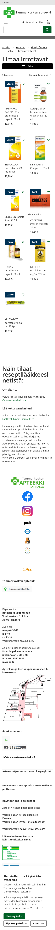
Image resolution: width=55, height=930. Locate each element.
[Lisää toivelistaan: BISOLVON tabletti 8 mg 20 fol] (23, 192)
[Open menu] (6, 22)
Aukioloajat (7, 2)
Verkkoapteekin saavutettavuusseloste (23, 828)
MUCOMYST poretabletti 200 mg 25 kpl (13, 323)
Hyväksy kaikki (14, 916)
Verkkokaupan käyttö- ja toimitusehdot (24, 821)
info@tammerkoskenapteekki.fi (19, 757)
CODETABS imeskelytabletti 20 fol (39, 224)
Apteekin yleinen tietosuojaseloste (21, 807)
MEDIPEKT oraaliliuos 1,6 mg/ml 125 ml (38, 270)
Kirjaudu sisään (34, 22)
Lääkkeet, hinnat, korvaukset (18, 419)
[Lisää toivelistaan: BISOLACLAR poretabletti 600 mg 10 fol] (23, 140)
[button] (27, 66)
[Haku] (47, 29)
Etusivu (6, 47)
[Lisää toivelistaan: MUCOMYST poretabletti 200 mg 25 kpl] (23, 294)
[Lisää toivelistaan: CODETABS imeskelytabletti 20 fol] (48, 192)
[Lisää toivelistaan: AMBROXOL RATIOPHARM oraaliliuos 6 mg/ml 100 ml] (23, 84)
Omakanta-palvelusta (14, 400)
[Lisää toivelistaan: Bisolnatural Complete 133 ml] (48, 140)
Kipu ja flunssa (39, 47)
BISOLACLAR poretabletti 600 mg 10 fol (13, 168)
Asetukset (38, 923)
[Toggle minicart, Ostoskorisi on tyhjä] (48, 22)
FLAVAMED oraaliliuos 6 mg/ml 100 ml (12, 270)
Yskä (10, 51)
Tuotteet (20, 47)
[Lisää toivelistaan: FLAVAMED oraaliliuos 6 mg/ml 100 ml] (23, 242)
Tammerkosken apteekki (33, 12)
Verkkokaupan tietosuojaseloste (20, 814)
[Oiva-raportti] (27, 569)
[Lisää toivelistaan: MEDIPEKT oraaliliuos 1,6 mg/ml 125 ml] (48, 242)
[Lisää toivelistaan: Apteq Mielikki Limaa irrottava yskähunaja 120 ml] (48, 84)
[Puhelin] (27, 747)
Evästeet (7, 818)
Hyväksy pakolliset (16, 923)
